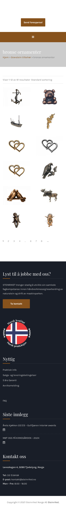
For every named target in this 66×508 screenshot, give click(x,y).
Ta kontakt (16, 303)
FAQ (5, 400)
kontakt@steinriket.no (23, 479)
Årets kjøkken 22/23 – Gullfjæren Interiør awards (29, 425)
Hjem (6, 57)
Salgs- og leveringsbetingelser (19, 375)
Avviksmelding (11, 385)
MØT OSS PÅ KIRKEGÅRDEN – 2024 (21, 438)
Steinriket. (53, 502)
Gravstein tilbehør (21, 57)
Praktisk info (9, 369)
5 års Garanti (10, 380)
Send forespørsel (33, 22)
